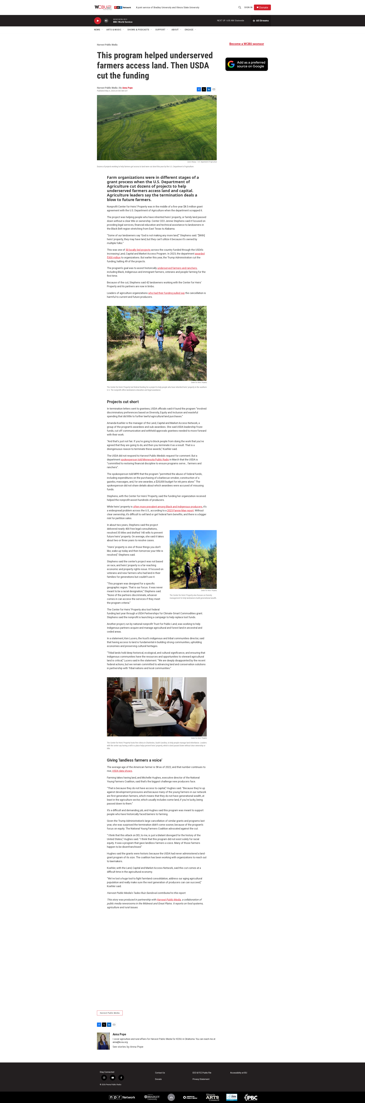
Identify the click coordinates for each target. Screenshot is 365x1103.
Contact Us (160, 1073)
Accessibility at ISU (238, 1073)
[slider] (110, 20)
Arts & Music (113, 30)
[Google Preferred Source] (246, 64)
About (175, 30)
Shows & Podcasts (138, 30)
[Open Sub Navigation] (102, 30)
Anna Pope (127, 87)
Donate (263, 7)
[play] (97, 20)
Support (160, 30)
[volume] (106, 21)
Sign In (248, 7)
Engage (189, 30)
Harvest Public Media (107, 44)
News (97, 30)
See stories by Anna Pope (128, 1046)
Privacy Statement (201, 1079)
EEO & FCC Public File (202, 1073)
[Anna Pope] (103, 1041)
